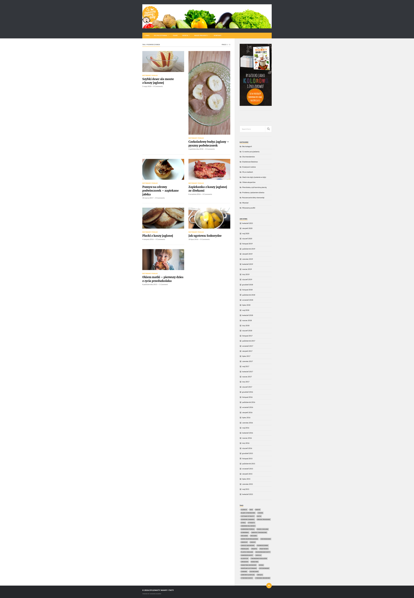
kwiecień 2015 (247, 494)
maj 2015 (245, 489)
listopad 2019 (247, 244)
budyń (258, 509)
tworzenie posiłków (259, 558)
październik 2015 (248, 463)
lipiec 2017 (246, 356)
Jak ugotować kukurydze (204, 235)
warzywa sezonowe (248, 565)
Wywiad (245, 203)
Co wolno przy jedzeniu (251, 151)
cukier (260, 513)
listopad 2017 (247, 336)
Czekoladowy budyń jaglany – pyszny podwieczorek (208, 143)
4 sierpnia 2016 (148, 239)
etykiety (251, 522)
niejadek (244, 535)
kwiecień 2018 (247, 315)
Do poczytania (160, 35)
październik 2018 (248, 295)
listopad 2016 (247, 397)
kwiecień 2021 (247, 223)
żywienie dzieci (247, 578)
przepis (254, 548)
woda (261, 565)
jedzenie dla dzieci (248, 526)
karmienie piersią (247, 529)
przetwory (264, 548)
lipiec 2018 (246, 305)
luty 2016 (245, 443)
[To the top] (269, 585)
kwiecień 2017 (247, 371)
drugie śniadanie (263, 519)
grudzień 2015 (247, 453)
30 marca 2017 (147, 198)
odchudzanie (266, 539)
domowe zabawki (247, 519)
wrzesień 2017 (247, 346)
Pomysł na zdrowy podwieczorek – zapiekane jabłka (160, 190)
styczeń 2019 (247, 279)
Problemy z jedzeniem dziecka (253, 192)
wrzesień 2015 (247, 469)
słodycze (244, 558)
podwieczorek (262, 545)
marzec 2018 (247, 320)
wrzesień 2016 (247, 407)
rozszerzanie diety (263, 552)
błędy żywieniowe (248, 513)
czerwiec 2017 (247, 361)
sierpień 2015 (247, 474)
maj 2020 (245, 233)
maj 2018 (245, 310)
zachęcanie (254, 571)
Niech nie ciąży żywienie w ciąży (254, 177)
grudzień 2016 (247, 392)
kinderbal (245, 532)
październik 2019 (248, 249)
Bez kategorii (247, 146)
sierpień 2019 (247, 254)
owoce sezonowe (247, 545)
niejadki (254, 535)
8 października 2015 (149, 284)
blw (251, 509)
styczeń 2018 (247, 330)
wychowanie (264, 568)
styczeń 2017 (247, 387)
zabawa (244, 571)
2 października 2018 (195, 149)
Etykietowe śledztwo (250, 162)
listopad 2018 (247, 290)
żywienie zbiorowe (263, 578)
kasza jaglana (262, 529)
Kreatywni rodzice (249, 167)
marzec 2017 (247, 377)
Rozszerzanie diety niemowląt (253, 197)
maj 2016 (245, 428)
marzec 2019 (247, 269)
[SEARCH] (268, 129)
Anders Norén (155, 594)
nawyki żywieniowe (259, 532)
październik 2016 (248, 402)
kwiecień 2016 (247, 433)
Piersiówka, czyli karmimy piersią (254, 187)
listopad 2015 (247, 458)
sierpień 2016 (247, 412)
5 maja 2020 (146, 86)
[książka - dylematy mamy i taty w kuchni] (256, 105)
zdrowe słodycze (247, 574)
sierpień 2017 (247, 351)
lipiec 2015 (246, 479)
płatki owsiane (247, 552)
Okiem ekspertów (248, 182)
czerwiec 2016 (247, 423)
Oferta (185, 35)
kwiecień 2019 (247, 264)
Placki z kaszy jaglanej (157, 235)
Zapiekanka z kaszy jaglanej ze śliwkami (207, 188)
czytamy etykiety (247, 516)
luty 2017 (245, 382)
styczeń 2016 (247, 448)
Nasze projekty (201, 35)
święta (260, 574)
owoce (252, 542)
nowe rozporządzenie (249, 539)
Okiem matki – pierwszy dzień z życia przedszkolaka (162, 279)
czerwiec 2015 (247, 484)
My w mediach (247, 172)
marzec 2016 (247, 438)
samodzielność (247, 555)
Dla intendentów (248, 157)
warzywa (254, 561)
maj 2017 (245, 366)
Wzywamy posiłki (150, 75)
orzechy (244, 542)
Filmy (175, 35)
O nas (147, 35)
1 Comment (163, 284)
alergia (244, 509)
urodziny (244, 561)
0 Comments (158, 86)
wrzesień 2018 (247, 300)
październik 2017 (248, 341)
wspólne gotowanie (249, 568)
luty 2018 (245, 325)
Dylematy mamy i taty (161, 590)
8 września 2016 (194, 194)
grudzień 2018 (247, 285)
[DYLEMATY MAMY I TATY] (207, 16)
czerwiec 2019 (247, 259)
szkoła (258, 555)
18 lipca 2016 (193, 239)
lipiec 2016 (246, 417)
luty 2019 (245, 274)
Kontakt (217, 35)
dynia (243, 522)
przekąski (245, 548)
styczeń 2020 (247, 238)
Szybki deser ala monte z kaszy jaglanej (158, 80)
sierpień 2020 (247, 228)
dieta (259, 516)
